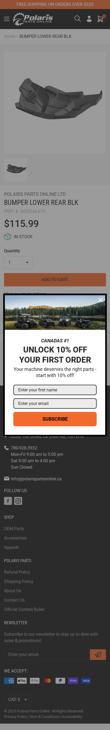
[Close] (100, 300)
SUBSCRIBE (55, 419)
